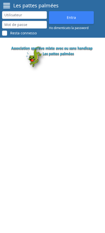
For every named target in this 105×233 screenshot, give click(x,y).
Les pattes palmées (36, 5)
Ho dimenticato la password (68, 28)
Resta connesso (23, 33)
